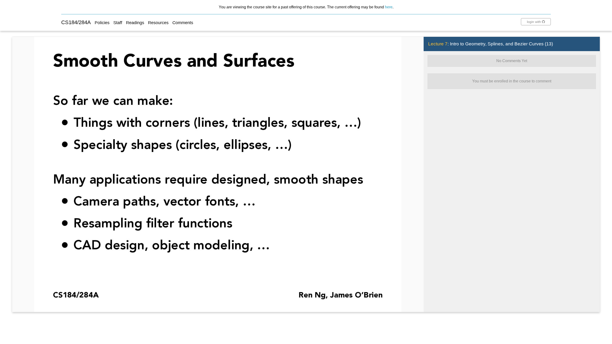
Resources (158, 22)
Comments (182, 22)
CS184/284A (76, 22)
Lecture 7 (438, 43)
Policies (102, 22)
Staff (117, 22)
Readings (135, 22)
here (389, 7)
